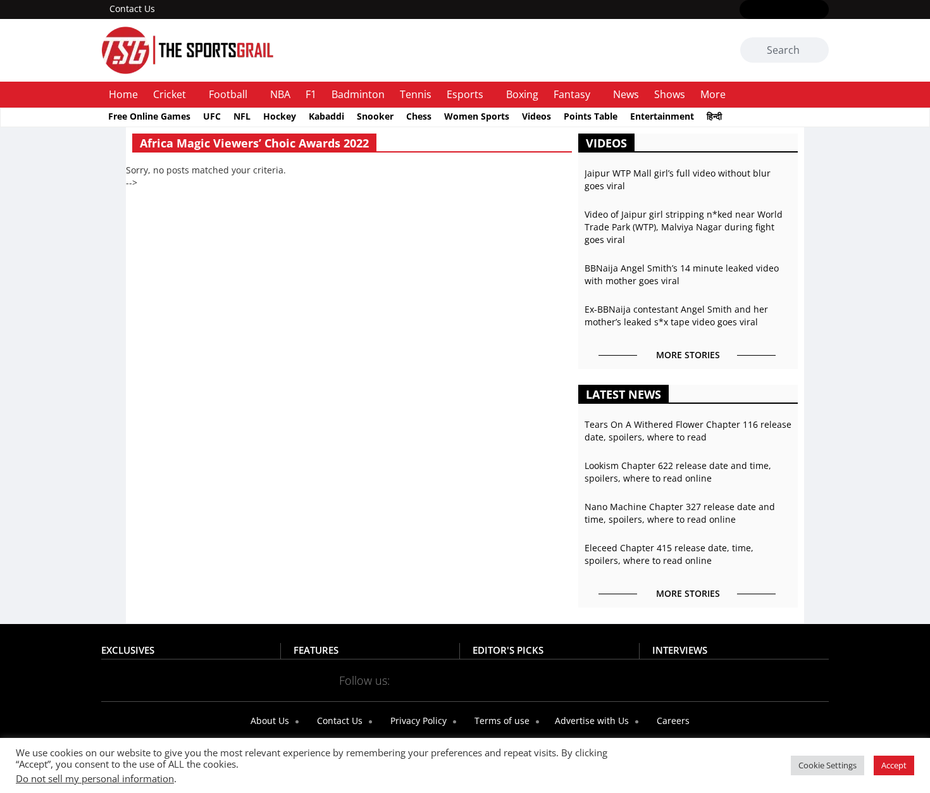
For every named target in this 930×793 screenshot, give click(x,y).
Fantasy (572, 94)
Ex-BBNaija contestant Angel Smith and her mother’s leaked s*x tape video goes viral (676, 315)
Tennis (415, 94)
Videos (536, 116)
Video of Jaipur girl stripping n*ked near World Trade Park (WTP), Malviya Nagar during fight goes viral (684, 227)
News (626, 94)
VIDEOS (606, 143)
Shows (669, 94)
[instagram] (784, 10)
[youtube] (802, 10)
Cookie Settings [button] (827, 765)
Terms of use (501, 721)
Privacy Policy (417, 721)
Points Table (590, 116)
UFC (212, 116)
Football (228, 94)
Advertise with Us (590, 721)
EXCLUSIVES (127, 650)
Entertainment (662, 116)
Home (123, 94)
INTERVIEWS (679, 650)
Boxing (522, 94)
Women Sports (476, 116)
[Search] (817, 50)
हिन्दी (714, 116)
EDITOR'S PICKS (508, 650)
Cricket (169, 94)
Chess (418, 116)
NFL (242, 116)
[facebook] (747, 10)
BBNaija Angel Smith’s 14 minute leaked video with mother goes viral (682, 274)
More (713, 94)
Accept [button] (894, 765)
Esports (465, 94)
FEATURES (316, 650)
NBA (280, 94)
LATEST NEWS (623, 394)
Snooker (375, 116)
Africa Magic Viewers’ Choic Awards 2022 (254, 143)
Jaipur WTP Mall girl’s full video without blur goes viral (678, 179)
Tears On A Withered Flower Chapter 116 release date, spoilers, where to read (688, 430)
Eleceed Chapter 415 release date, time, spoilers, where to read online (669, 554)
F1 (311, 94)
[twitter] (766, 10)
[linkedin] (821, 10)
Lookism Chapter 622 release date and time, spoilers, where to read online (678, 471)
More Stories (688, 355)
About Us (268, 721)
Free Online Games (149, 116)
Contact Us (132, 9)
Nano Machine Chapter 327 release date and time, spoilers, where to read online (680, 513)
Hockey (279, 116)
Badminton (358, 94)
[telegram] (577, 679)
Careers (672, 721)
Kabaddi (326, 116)
